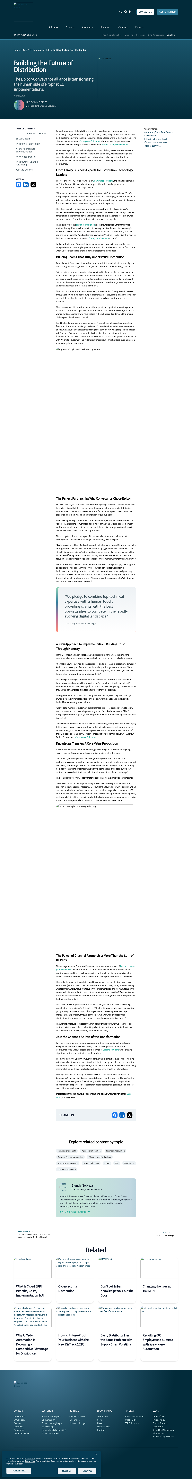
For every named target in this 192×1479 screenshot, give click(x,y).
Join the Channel (24, 169)
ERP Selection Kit (132, 1423)
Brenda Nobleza (36, 102)
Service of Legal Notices (163, 1436)
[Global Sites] (125, 12)
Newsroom (19, 1430)
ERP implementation (85, 224)
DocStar (100, 1430)
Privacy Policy (159, 1419)
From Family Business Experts (31, 133)
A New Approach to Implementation (25, 150)
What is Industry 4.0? (134, 1416)
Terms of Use (158, 1416)
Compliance (158, 1426)
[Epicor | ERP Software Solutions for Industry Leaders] (23, 11)
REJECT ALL (66, 1471)
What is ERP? (130, 1419)
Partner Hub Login (77, 1423)
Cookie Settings (160, 1423)
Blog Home (171, 35)
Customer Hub (167, 11)
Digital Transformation (112, 35)
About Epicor (20, 1416)
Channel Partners (77, 1416)
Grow (99, 1419)
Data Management (156, 35)
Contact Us (145, 11)
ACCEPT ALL (87, 1471)
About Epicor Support (51, 1416)
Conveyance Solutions (89, 141)
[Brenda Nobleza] (19, 105)
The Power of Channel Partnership (27, 163)
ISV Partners (74, 1419)
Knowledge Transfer (26, 156)
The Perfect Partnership (28, 143)
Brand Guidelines (22, 1433)
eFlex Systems (103, 1426)
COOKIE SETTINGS (19, 1471)
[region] (51, 1464)
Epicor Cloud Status (50, 1433)
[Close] (96, 1454)
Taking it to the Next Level (155, 139)
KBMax (100, 1423)
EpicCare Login (48, 1419)
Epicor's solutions (111, 1049)
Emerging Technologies (135, 35)
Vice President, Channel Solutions (41, 106)
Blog (24, 50)
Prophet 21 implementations (115, 144)
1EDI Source (102, 1416)
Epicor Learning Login (52, 1423)
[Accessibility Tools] (129, 12)
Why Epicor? (19, 1419)
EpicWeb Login (48, 1426)
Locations (18, 1426)
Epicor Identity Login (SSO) (54, 1430)
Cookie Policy (30, 1461)
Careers (17, 1423)
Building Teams (24, 138)
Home (17, 50)
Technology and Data (25, 34)
